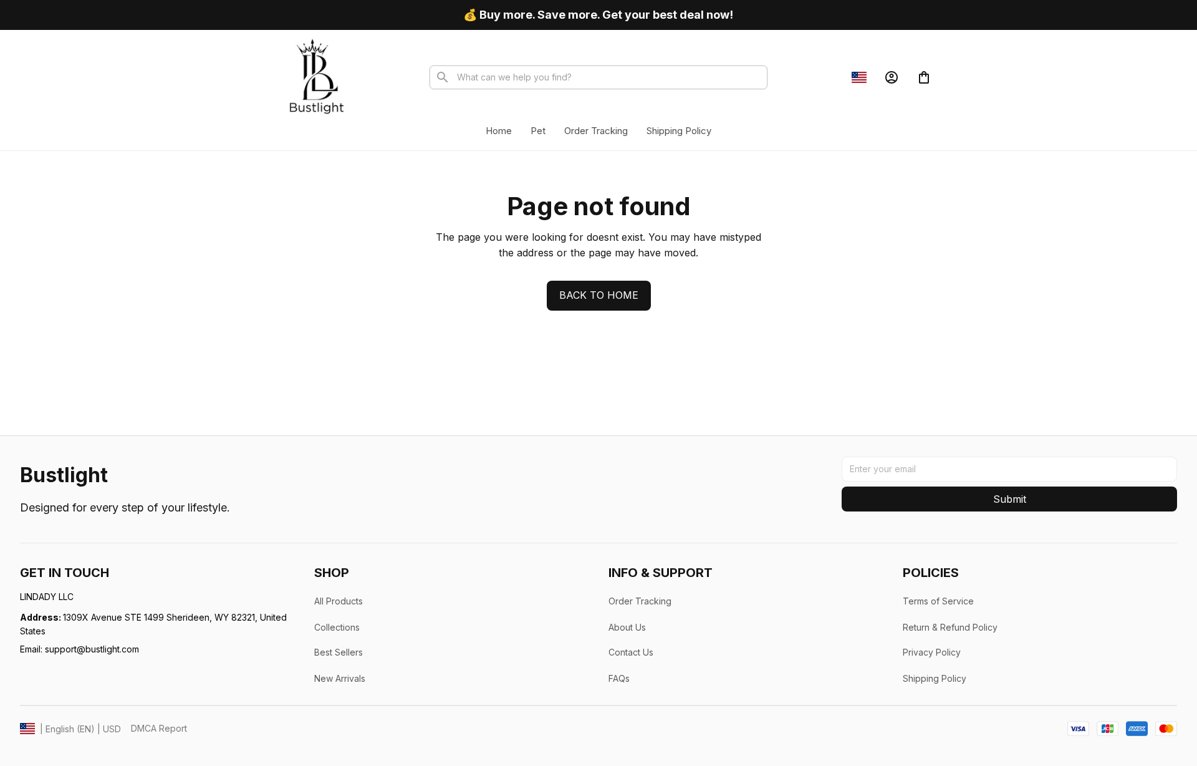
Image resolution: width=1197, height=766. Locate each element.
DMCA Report (159, 728)
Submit (1009, 499)
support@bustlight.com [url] (92, 649)
